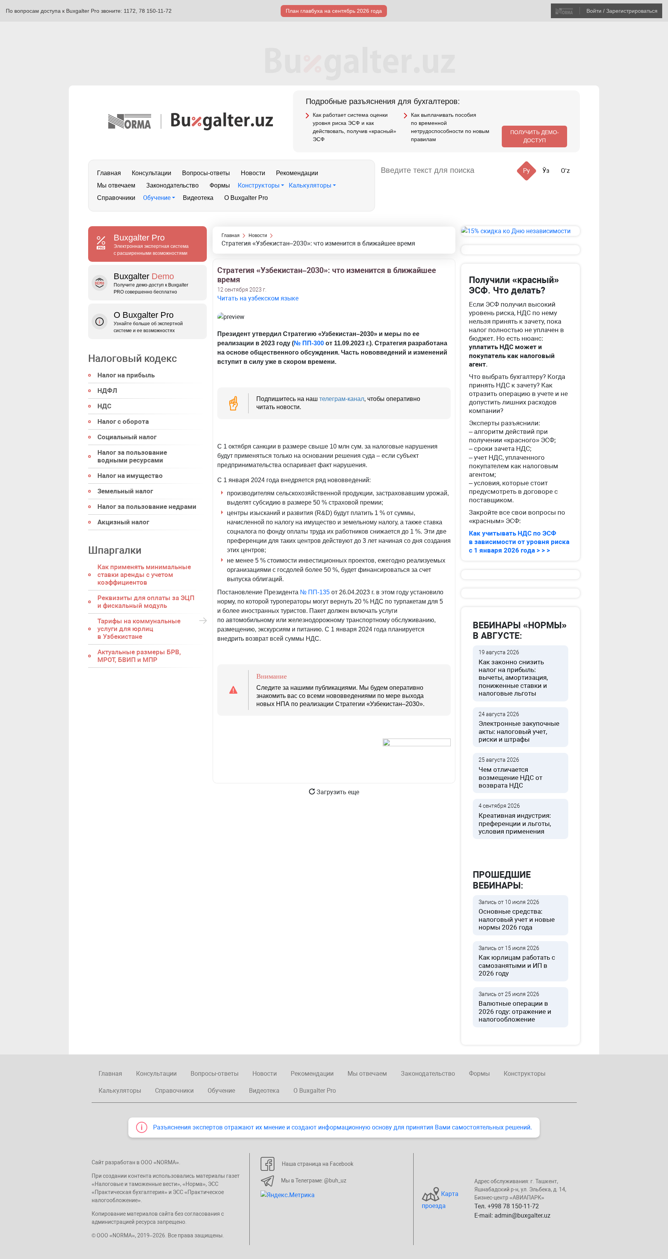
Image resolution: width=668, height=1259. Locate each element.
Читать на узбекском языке (257, 298)
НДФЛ (107, 390)
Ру (526, 170)
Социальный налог (127, 437)
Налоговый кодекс (132, 358)
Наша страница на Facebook (317, 1164)
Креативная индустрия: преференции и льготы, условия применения (515, 819)
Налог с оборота (123, 421)
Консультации (151, 173)
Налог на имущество (130, 475)
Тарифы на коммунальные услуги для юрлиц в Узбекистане (139, 628)
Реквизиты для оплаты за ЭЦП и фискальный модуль (145, 601)
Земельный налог (125, 491)
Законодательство (172, 185)
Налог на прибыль (126, 375)
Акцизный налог (123, 522)
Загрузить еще (337, 792)
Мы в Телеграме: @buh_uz (313, 1180)
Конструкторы (258, 185)
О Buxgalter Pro (246, 197)
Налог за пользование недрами (146, 506)
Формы (220, 185)
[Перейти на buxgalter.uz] (222, 121)
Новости (253, 173)
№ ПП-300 (309, 343)
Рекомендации (297, 173)
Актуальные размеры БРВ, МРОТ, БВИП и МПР (139, 656)
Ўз (545, 170)
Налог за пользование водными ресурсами (132, 456)
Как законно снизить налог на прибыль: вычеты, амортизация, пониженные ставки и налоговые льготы (513, 673)
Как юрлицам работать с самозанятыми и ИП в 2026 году (517, 961)
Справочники (116, 197)
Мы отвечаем (116, 185)
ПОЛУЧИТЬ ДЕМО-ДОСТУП (534, 136)
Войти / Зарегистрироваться (622, 11)
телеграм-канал (341, 399)
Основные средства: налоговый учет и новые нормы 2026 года (517, 915)
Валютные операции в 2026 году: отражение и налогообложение (515, 1007)
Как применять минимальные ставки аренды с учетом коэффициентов (144, 574)
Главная (109, 173)
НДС (104, 406)
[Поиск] (489, 170)
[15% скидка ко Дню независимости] (520, 231)
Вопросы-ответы (206, 173)
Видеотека (198, 197)
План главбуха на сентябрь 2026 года (334, 11)
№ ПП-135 (315, 592)
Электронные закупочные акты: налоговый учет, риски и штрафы (519, 727)
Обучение (156, 197)
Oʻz (565, 170)
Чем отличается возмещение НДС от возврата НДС (510, 773)
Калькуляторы (310, 185)
